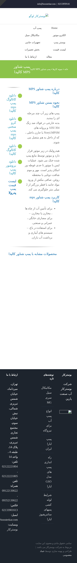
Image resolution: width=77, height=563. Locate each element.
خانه (66, 69)
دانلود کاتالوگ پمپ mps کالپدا (11, 103)
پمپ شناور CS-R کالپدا (25, 334)
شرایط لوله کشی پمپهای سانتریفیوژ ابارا (47, 507)
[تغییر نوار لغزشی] (3, 3)
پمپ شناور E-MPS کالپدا (11, 286)
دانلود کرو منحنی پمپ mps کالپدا (12, 128)
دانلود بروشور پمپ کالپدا (11, 167)
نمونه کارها (57, 69)
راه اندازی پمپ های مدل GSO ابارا (48, 472)
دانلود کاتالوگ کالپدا (11, 149)
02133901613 (10, 510)
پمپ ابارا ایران (49, 443)
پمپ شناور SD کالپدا (39, 282)
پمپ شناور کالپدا (25, 274)
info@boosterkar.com (46, 4)
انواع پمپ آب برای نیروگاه (47, 421)
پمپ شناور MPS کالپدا (40, 330)
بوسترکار (12, 529)
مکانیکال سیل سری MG (47, 395)
